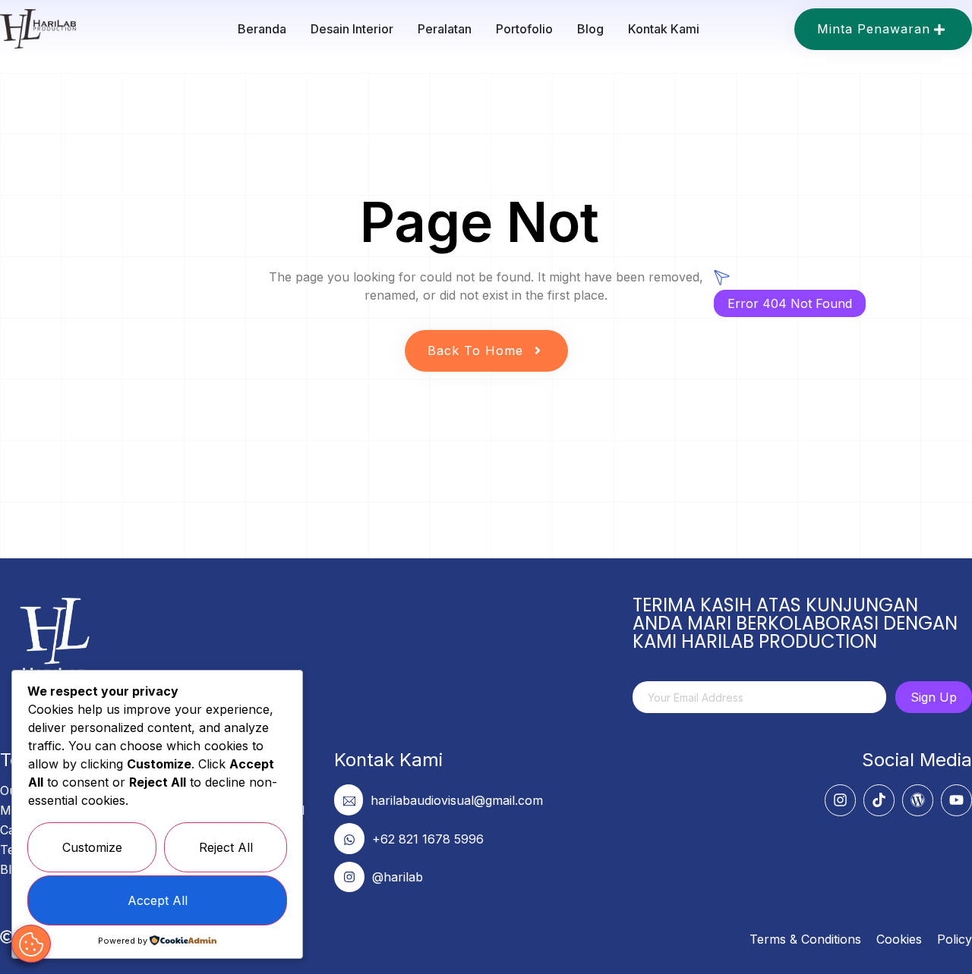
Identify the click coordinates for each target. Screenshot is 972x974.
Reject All (226, 847)
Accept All (158, 900)
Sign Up (933, 697)
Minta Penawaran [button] (873, 28)
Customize (92, 847)
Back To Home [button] (475, 350)
